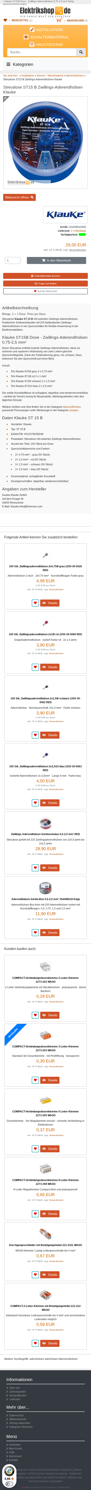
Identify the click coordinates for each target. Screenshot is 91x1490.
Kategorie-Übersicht (20, 1426)
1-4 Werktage (78, 230)
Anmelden (15, 1444)
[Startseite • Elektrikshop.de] (45, 12)
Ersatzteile (61, 1473)
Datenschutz (16, 1415)
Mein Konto (15, 1448)
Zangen (73, 410)
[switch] (9, 1484)
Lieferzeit (14, 1399)
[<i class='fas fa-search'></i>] (81, 52)
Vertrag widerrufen (19, 1423)
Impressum (15, 1456)
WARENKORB (75, 20)
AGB (11, 1452)
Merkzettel (20, 20)
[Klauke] (65, 214)
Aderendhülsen (72, 406)
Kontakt (13, 1460)
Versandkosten (77, 249)
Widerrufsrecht (17, 1419)
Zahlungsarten (17, 1391)
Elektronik (75, 1473)
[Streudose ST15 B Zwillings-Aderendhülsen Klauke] (45, 186)
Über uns (14, 1387)
